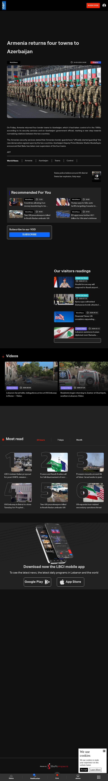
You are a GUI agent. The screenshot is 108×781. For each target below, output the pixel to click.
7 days (61, 440)
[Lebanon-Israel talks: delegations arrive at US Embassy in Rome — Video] (31, 380)
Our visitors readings (72, 271)
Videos (12, 356)
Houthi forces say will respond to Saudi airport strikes (86, 286)
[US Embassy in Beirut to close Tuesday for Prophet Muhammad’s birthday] (18, 496)
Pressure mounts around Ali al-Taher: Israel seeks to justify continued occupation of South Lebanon (90, 476)
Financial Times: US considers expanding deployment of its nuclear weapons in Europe (86, 318)
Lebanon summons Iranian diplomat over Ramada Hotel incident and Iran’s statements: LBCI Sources (87, 334)
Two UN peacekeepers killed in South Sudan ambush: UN (37, 216)
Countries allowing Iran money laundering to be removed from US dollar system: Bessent (35, 205)
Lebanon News (81, 328)
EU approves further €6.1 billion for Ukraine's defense (84, 216)
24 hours (41, 440)
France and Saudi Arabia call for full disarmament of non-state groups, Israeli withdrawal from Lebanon (53, 476)
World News (29, 199)
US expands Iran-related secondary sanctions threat (89, 506)
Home (11, 778)
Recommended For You (31, 193)
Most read (14, 439)
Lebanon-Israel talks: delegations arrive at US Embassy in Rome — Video (31, 394)
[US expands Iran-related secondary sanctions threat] (90, 496)
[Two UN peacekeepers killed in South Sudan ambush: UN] (54, 496)
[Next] (104, 380)
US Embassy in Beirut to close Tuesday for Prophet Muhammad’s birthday (17, 506)
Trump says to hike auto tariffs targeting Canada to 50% (83, 205)
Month (79, 440)
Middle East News (81, 278)
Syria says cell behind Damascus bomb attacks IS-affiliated (88, 303)
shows (78, 778)
